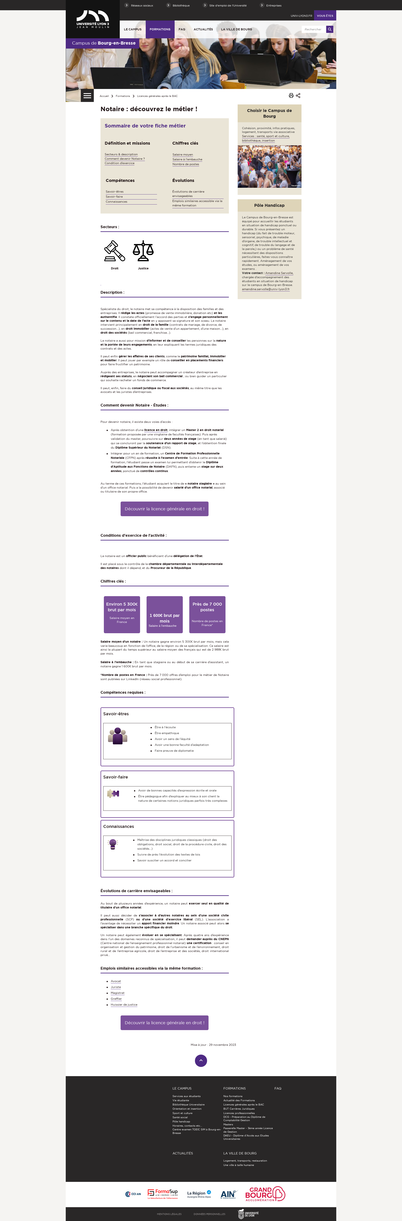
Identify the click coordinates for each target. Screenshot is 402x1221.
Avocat (116, 981)
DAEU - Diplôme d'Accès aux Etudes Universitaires (246, 1137)
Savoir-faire (114, 196)
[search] (317, 29)
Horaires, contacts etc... (187, 1125)
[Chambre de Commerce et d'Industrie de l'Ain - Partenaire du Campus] (133, 1194)
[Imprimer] (291, 96)
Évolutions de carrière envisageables (188, 194)
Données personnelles (209, 1214)
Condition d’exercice (119, 163)
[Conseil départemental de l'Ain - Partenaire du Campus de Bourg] (230, 1194)
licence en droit (156, 430)
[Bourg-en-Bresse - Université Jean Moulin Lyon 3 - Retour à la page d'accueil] (93, 19)
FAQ (182, 29)
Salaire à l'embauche (187, 159)
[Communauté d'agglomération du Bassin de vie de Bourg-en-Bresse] (265, 1194)
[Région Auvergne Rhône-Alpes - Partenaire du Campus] (199, 1194)
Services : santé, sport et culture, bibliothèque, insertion (266, 138)
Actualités (203, 29)
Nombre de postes (186, 164)
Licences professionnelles (239, 1113)
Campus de (104, 42)
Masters (228, 1124)
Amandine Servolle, (279, 273)
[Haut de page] (201, 1061)
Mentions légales (169, 1214)
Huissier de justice (124, 1004)
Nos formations (232, 1096)
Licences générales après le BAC (157, 96)
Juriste (116, 987)
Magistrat (118, 993)
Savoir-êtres (115, 191)
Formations (160, 29)
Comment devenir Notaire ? (125, 158)
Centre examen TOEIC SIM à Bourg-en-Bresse (197, 1131)
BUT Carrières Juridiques (239, 1108)
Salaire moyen (183, 154)
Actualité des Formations (239, 1100)
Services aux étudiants (187, 1096)
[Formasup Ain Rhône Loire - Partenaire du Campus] (163, 1194)
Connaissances (116, 201)
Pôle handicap (181, 1121)
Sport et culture (182, 1113)
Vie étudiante (181, 1100)
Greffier (116, 998)
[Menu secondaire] (87, 95)
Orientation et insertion (187, 1108)
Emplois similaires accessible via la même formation (197, 203)
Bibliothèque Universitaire (189, 1104)
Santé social (180, 1117)
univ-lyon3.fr (301, 15)
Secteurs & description (121, 154)
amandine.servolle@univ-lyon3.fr (266, 289)
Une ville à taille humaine (238, 1165)
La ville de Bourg (236, 29)
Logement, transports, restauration (245, 1160)
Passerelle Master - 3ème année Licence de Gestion (248, 1130)
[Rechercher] (329, 29)
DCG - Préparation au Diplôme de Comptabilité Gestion (244, 1118)
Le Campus (133, 29)
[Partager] (298, 96)
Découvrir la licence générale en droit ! (164, 509)
